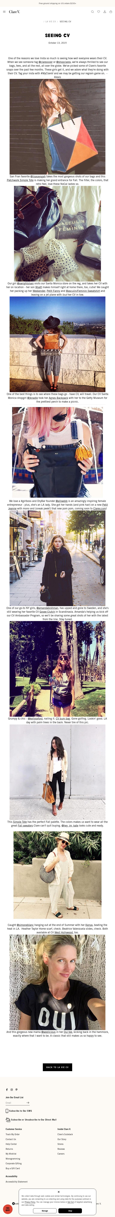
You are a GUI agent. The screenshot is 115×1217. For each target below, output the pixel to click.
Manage (45, 1211)
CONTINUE (30, 622)
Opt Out (71, 1202)
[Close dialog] (108, 577)
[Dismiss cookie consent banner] (58, 1192)
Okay (70, 1211)
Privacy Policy (30, 1202)
